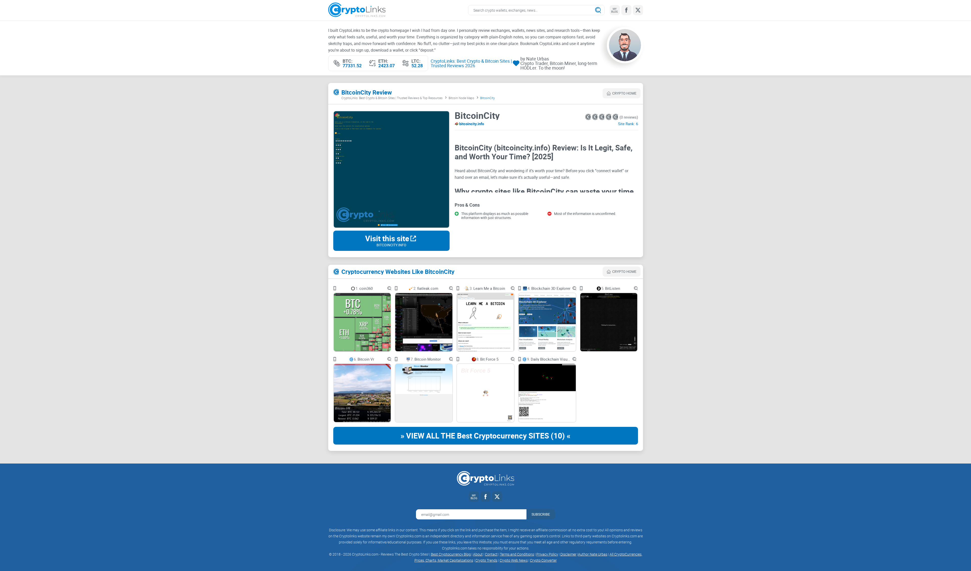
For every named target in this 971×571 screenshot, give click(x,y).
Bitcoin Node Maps (461, 98)
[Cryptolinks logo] (357, 10)
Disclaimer (568, 554)
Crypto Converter (543, 560)
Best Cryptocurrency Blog (451, 554)
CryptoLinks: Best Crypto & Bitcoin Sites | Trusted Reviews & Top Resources (392, 98)
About (478, 554)
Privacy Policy (547, 554)
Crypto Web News (514, 560)
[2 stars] (595, 117)
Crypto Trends (486, 560)
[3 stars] (602, 117)
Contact (491, 554)
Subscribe (541, 514)
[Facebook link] (626, 10)
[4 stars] (609, 117)
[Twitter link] (638, 10)
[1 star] (588, 117)
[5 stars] (615, 117)
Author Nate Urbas (592, 554)
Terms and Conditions (517, 554)
